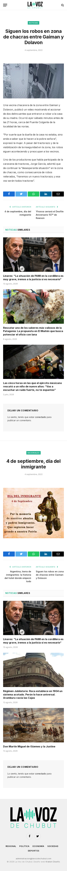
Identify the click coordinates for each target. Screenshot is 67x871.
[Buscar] (62, 5)
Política (24, 846)
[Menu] (5, 5)
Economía (38, 846)
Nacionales (33, 453)
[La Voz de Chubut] (35, 5)
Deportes (33, 851)
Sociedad (52, 846)
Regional (11, 846)
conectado (40, 417)
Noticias (33, 23)
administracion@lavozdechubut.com (33, 858)
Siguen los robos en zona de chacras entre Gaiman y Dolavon (50, 574)
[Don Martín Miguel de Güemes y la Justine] (33, 725)
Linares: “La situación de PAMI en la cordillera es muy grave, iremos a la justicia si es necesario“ (33, 277)
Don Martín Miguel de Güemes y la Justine (29, 746)
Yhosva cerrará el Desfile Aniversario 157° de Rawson (50, 214)
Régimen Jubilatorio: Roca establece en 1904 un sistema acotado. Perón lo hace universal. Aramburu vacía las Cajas (32, 695)
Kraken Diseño (53, 861)
